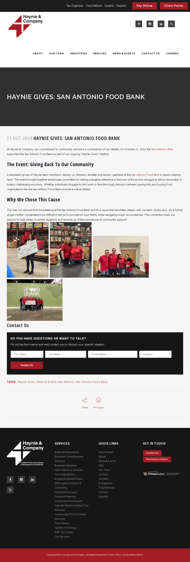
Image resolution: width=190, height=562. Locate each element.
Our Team (104, 469)
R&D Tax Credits (64, 532)
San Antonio (66, 381)
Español (121, 5)
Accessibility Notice (133, 554)
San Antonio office (162, 149)
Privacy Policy (114, 554)
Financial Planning (65, 496)
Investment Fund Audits (69, 501)
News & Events (47, 381)
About (102, 456)
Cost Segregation (65, 474)
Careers (103, 474)
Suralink (109, 5)
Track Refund (94, 5)
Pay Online (145, 5)
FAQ (101, 465)
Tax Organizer (74, 5)
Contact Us (27, 365)
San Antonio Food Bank (145, 174)
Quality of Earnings (66, 527)
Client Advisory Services (69, 469)
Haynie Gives (26, 381)
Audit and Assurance (67, 452)
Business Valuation (66, 465)
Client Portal (174, 5)
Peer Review (62, 523)
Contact (103, 492)
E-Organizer (106, 483)
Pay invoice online (157, 459)
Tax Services (62, 536)
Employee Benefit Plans (69, 478)
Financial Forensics (66, 492)
